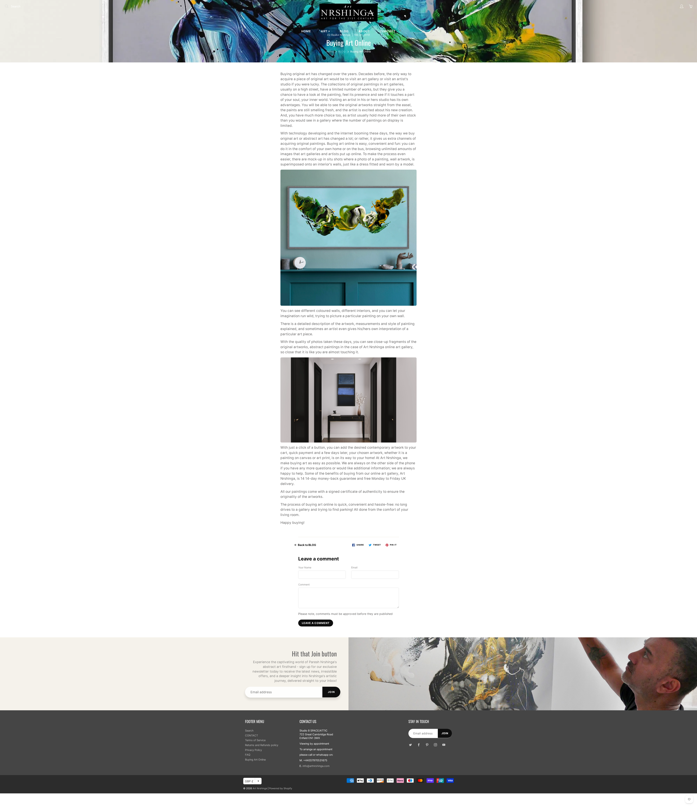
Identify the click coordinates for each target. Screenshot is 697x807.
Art (324, 31)
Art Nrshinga (260, 788)
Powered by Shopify (280, 788)
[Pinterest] (427, 745)
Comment (304, 584)
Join (331, 691)
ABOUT (364, 31)
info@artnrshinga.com (316, 766)
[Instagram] (435, 745)
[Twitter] (410, 745)
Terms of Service (255, 740)
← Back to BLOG (305, 545)
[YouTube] (444, 745)
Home (306, 31)
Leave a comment (315, 622)
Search (249, 730)
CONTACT (388, 31)
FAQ (247, 754)
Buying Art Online (255, 759)
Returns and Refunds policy (261, 745)
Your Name (304, 567)
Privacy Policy (253, 750)
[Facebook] (418, 745)
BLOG (344, 31)
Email (354, 567)
